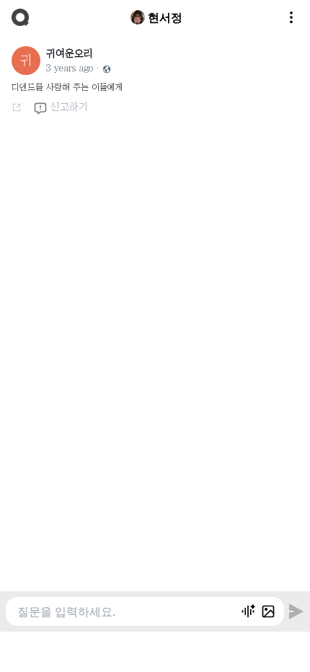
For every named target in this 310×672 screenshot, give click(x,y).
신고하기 (69, 107)
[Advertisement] (155, 650)
